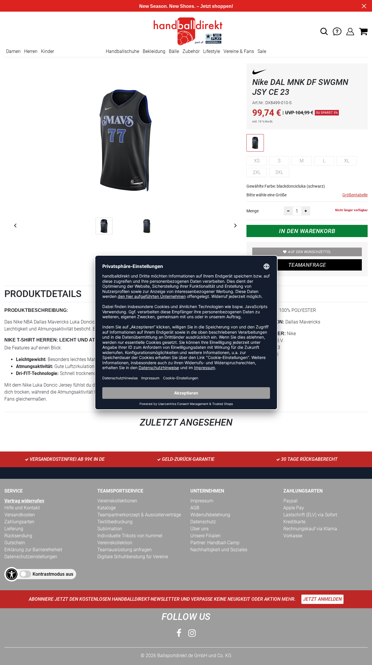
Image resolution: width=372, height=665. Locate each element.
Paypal (290, 501)
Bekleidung (154, 51)
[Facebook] (178, 633)
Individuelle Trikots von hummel (129, 535)
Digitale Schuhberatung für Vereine (132, 556)
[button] (324, 31)
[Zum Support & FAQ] (337, 31)
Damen (13, 51)
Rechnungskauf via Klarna (310, 528)
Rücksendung (18, 535)
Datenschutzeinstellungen (30, 556)
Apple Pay (293, 508)
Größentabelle (355, 195)
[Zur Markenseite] (259, 73)
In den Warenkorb (307, 230)
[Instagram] (192, 633)
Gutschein (14, 542)
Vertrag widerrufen (24, 501)
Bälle (174, 51)
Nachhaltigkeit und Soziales (218, 549)
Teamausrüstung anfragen (124, 549)
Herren (30, 51)
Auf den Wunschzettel (309, 252)
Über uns (199, 528)
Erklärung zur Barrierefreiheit (33, 549)
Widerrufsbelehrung (210, 515)
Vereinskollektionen (117, 501)
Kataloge (106, 508)
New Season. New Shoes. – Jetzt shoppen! (186, 6)
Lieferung (13, 528)
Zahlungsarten (19, 521)
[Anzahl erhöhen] (305, 211)
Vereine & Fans (238, 51)
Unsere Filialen (205, 535)
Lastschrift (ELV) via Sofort (310, 515)
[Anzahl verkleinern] (288, 211)
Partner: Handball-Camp (214, 542)
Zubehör (191, 51)
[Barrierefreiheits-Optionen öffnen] (11, 574)
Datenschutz (203, 521)
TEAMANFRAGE (307, 265)
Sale (261, 51)
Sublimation (109, 528)
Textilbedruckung (115, 521)
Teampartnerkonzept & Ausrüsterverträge (139, 515)
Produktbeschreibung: (36, 310)
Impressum (201, 501)
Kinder (47, 51)
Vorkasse (292, 535)
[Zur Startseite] (186, 31)
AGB (194, 508)
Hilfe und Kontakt (22, 508)
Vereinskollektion (114, 542)
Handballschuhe (122, 51)
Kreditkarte (294, 521)
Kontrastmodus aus (53, 574)
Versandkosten (19, 515)
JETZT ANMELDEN (322, 599)
